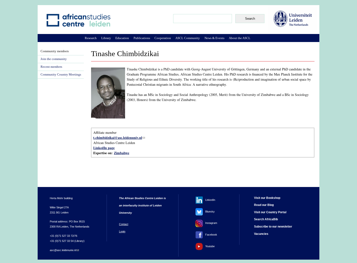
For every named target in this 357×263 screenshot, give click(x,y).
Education (122, 38)
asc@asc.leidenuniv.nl (64, 250)
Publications (142, 38)
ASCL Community (187, 38)
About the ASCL (239, 38)
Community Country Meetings (61, 74)
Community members (55, 51)
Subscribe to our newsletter (273, 226)
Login (122, 231)
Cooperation (162, 38)
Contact (123, 224)
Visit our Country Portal (270, 212)
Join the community (54, 59)
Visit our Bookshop (267, 198)
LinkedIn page (104, 147)
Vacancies (261, 234)
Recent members (51, 66)
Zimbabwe (121, 152)
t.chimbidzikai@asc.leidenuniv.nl (119, 137)
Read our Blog (264, 205)
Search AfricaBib (266, 219)
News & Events (214, 38)
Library (106, 38)
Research (91, 38)
